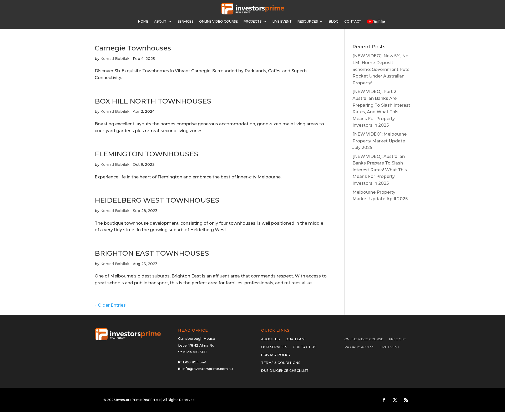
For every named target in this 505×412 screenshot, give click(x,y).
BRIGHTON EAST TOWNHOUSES (152, 253)
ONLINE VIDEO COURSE (218, 21)
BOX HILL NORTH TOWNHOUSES (153, 101)
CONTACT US (304, 347)
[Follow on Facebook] (384, 400)
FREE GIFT (397, 339)
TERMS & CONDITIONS (280, 363)
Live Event (282, 21)
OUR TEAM (295, 339)
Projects (252, 21)
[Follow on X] (395, 400)
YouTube (376, 21)
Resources (307, 21)
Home (143, 21)
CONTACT (352, 21)
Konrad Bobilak (114, 58)
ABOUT (160, 21)
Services (185, 21)
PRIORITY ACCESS (359, 347)
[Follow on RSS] (406, 400)
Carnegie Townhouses (133, 48)
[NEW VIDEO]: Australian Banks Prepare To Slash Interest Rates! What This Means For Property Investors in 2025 (379, 170)
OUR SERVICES (274, 347)
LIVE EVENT (389, 347)
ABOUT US (270, 339)
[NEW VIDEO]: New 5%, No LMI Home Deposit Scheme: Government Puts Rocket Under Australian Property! (381, 69)
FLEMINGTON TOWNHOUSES (146, 154)
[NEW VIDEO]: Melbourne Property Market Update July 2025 (379, 141)
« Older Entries (110, 305)
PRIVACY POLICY (275, 355)
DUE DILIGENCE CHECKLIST (285, 371)
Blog (334, 21)
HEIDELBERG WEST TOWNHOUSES (157, 200)
